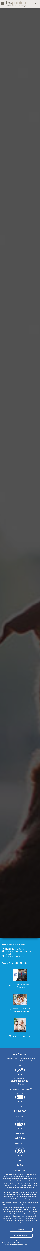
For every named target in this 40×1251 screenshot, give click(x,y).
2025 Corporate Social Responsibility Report (21, 1010)
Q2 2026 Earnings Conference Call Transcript (18, 953)
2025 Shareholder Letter (21, 1036)
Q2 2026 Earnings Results (14, 949)
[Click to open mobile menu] (2, 4)
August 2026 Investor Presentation (21, 985)
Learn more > (21, 1229)
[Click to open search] (36, 4)
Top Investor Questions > (21, 1235)
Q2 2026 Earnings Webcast (15, 957)
